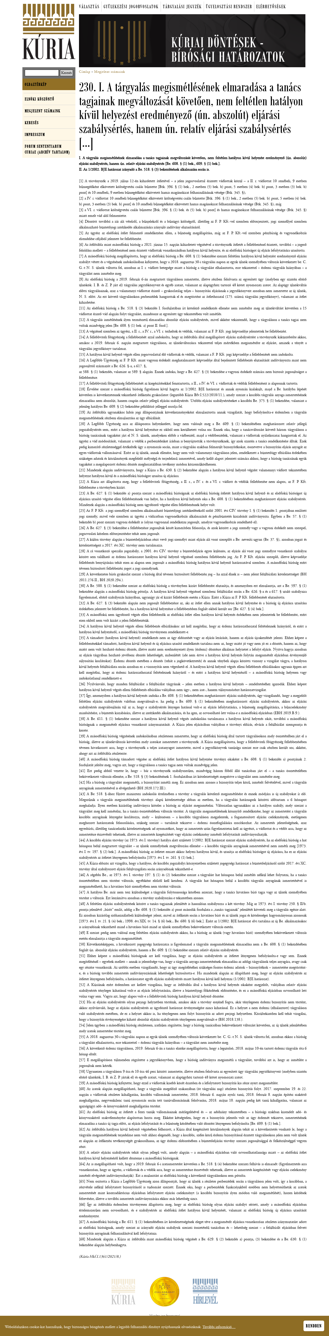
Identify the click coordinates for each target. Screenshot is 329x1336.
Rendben (314, 1326)
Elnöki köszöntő (39, 99)
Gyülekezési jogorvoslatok (131, 7)
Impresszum (35, 134)
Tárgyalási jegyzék (182, 7)
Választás (89, 7)
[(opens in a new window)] (164, 1293)
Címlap (84, 72)
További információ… (219, 1326)
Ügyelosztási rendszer (229, 7)
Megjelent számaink (109, 72)
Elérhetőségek (271, 7)
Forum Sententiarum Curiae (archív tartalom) (47, 149)
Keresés (32, 122)
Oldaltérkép (36, 84)
